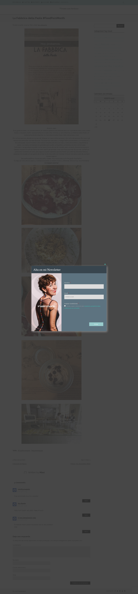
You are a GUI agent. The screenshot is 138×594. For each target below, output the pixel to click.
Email (66, 293)
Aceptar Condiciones (71, 303)
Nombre (67, 283)
